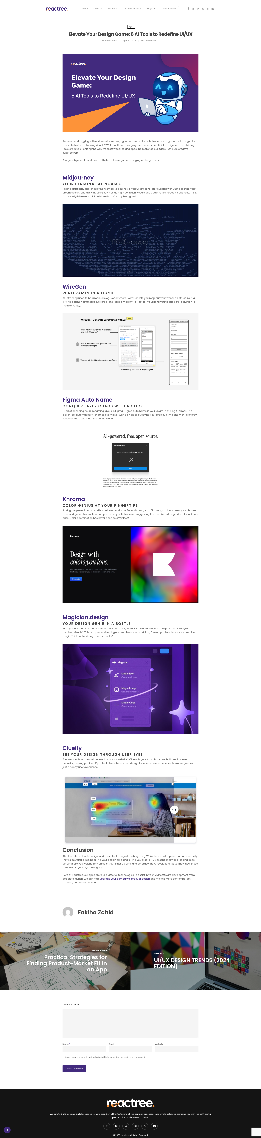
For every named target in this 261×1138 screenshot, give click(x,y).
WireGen (74, 287)
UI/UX (131, 26)
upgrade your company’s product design (125, 878)
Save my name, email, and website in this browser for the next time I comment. (105, 1057)
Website (159, 1044)
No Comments (148, 40)
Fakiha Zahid (111, 40)
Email (112, 1044)
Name (66, 1044)
